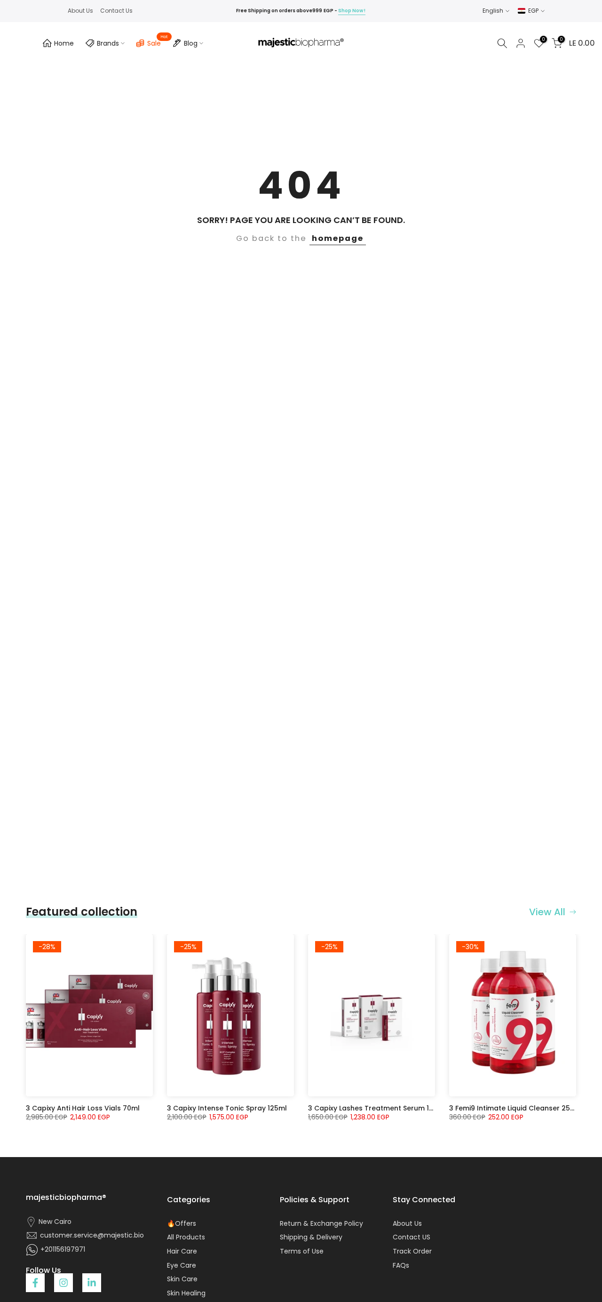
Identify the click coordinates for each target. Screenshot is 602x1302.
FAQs (401, 1265)
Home (64, 43)
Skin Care (182, 1279)
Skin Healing (186, 1293)
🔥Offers (181, 1223)
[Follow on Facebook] (35, 1282)
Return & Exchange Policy (321, 1223)
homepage (338, 238)
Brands (108, 43)
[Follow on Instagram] (63, 1282)
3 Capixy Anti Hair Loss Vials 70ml (83, 1108)
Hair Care (182, 1251)
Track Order (412, 1251)
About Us (80, 11)
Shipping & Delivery (311, 1237)
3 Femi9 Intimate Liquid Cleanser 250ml (516, 1108)
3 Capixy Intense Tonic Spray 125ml (227, 1108)
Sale (157, 42)
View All (547, 912)
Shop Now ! (351, 10)
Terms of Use (302, 1251)
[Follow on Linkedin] (91, 1282)
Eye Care (181, 1265)
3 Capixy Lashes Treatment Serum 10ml (375, 1108)
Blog (191, 43)
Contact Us (116, 11)
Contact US (411, 1237)
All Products (186, 1237)
